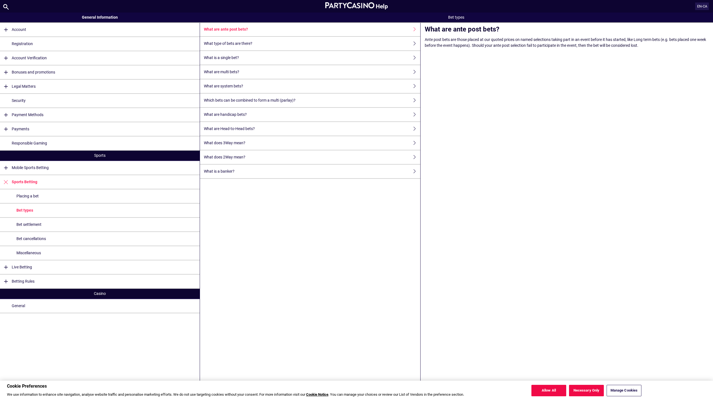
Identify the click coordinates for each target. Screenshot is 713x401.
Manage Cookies (624, 390)
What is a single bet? (221, 57)
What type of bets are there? (228, 43)
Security (19, 100)
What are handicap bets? (225, 114)
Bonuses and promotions (33, 72)
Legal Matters (24, 86)
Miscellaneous (28, 253)
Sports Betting (24, 182)
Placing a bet (27, 196)
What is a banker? (219, 171)
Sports (100, 155)
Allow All (549, 390)
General (18, 306)
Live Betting (22, 267)
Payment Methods (27, 115)
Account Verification (29, 58)
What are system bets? (223, 86)
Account (19, 29)
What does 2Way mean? (224, 157)
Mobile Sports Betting (30, 167)
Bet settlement (28, 224)
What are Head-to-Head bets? (229, 128)
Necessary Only (586, 390)
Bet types (24, 210)
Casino (100, 293)
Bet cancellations (31, 238)
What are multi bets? (221, 72)
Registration (22, 43)
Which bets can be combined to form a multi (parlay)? (250, 100)
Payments (20, 129)
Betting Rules (23, 281)
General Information (100, 17)
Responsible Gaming (29, 143)
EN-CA (702, 6)
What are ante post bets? (226, 29)
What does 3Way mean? (224, 143)
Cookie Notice (317, 395)
